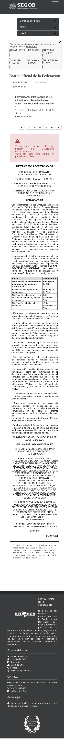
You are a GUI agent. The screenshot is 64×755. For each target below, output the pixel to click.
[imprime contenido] (21, 127)
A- (46, 127)
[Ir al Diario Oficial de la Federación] (25, 6)
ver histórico (31, 46)
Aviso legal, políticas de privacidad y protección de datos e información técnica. (32, 704)
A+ (52, 127)
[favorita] (59, 127)
